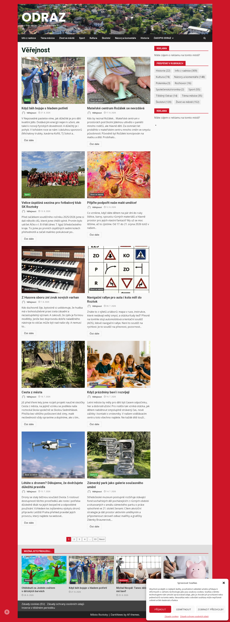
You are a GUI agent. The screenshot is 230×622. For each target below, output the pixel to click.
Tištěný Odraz (166, 95)
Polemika (163, 83)
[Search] (205, 38)
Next (102, 539)
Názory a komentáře (125, 38)
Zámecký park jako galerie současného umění (118, 455)
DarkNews (117, 614)
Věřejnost (31, 112)
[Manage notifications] (6, 611)
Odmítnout (183, 609)
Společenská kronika (170, 89)
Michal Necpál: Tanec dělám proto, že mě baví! (138, 570)
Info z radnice (29, 38)
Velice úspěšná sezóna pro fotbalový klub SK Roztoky (53, 174)
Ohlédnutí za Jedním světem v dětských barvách (44, 570)
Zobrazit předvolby (211, 609)
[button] (223, 582)
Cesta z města (53, 364)
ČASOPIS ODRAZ (162, 38)
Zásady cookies (172, 616)
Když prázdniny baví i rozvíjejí (118, 364)
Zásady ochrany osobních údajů (194, 616)
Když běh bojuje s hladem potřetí (53, 80)
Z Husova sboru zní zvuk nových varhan (53, 269)
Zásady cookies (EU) (33, 604)
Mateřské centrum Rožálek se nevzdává (118, 80)
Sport (82, 38)
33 (95, 539)
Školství (106, 38)
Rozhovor (183, 83)
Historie (145, 38)
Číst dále (29, 140)
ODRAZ (44, 17)
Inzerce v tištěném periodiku (38, 607)
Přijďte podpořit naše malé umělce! (118, 174)
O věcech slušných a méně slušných (186, 570)
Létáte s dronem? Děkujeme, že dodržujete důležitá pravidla (53, 455)
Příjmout (160, 609)
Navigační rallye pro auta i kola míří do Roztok (118, 269)
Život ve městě (66, 38)
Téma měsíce (48, 38)
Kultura (93, 38)
